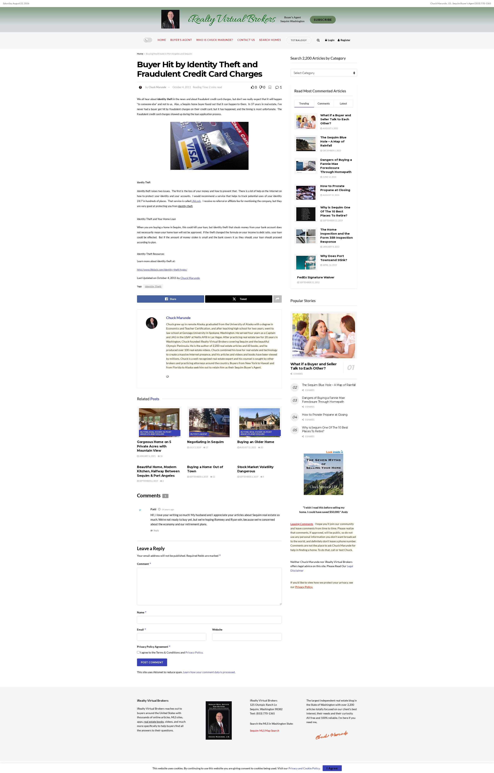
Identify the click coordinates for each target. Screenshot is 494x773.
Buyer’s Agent (181, 39)
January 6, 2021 (147, 456)
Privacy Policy (193, 652)
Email (141, 629)
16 (161, 456)
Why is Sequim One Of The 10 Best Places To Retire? (335, 211)
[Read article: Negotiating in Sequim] (209, 422)
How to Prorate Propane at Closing (325, 414)
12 (213, 476)
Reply (156, 530)
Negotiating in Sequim (205, 442)
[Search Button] (318, 40)
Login (330, 40)
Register (345, 40)
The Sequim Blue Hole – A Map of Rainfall (333, 141)
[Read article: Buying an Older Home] (259, 422)
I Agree (332, 768)
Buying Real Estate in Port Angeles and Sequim (169, 53)
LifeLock (196, 201)
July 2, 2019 (195, 447)
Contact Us (246, 39)
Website (217, 629)
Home (162, 39)
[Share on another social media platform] (277, 299)
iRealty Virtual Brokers (231, 19)
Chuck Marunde (157, 87)
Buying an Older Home (255, 442)
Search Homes (270, 39)
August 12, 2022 (247, 447)
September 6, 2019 (148, 481)
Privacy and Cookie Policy (304, 768)
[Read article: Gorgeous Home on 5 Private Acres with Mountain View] (159, 422)
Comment (144, 564)
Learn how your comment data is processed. (209, 672)
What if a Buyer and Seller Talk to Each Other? (335, 119)
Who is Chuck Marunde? (214, 39)
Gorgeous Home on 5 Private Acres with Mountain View (154, 446)
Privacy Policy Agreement (154, 646)
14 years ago (168, 509)
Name (142, 612)
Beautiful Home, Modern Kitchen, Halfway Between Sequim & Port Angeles (158, 471)
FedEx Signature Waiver (315, 277)
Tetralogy (299, 40)
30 (261, 447)
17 (206, 447)
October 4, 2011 (182, 87)
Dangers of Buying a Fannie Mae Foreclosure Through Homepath (323, 399)
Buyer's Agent (198, 434)
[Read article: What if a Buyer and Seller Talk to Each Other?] (323, 335)
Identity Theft (153, 286)
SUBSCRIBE (323, 19)
